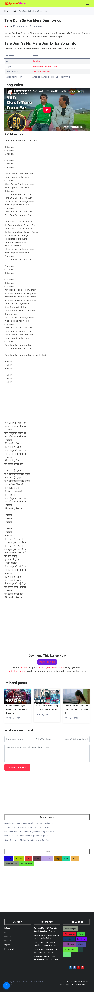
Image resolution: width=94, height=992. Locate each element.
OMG (36, 858)
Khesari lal (47, 858)
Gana (75, 858)
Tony (81, 934)
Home (7, 11)
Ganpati (19, 858)
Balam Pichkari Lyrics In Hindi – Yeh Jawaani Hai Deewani (17, 709)
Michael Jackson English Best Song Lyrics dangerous (26, 836)
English (7, 944)
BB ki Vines (69, 944)
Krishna (81, 944)
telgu (57, 858)
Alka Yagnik (37, 66)
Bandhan (36, 61)
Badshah (81, 939)
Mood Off (69, 939)
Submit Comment (17, 767)
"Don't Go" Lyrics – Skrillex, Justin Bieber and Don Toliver (27, 840)
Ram (67, 954)
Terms (67, 984)
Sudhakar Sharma (41, 71)
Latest (7, 928)
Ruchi (9, 26)
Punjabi (7, 936)
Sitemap (85, 984)
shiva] (8, 858)
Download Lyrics (47, 661)
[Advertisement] (47, 404)
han (26, 667)
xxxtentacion (26, 863)
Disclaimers (76, 984)
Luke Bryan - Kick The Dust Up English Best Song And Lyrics (29, 831)
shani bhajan (11, 863)
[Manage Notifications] (6, 985)
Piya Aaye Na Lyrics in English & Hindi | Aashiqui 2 (76, 709)
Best (28, 858)
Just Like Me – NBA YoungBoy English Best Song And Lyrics (28, 823)
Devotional (9, 949)
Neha (66, 858)
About (69, 981)
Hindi (14, 11)
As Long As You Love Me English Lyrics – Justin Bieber (26, 827)
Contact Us (77, 981)
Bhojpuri (7, 940)
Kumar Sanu (51, 66)
